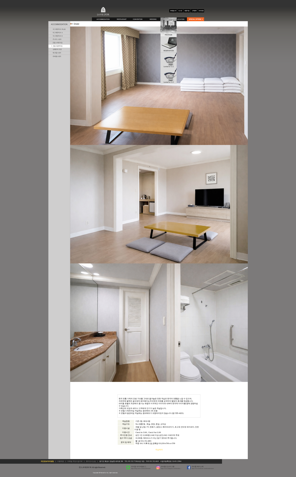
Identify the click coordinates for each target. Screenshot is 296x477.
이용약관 (60, 461)
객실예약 (159, 450)
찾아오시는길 (91, 461)
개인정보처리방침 (47, 461)
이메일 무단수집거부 (74, 461)
